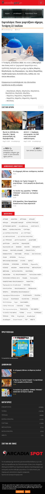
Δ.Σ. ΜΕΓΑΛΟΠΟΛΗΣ (9, 236)
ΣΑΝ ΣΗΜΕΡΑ (24, 302)
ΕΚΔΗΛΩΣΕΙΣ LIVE (8, 247)
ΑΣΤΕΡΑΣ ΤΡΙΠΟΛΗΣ (32, 223)
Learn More (20, 491)
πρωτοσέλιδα (6, 358)
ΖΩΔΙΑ (5, 257)
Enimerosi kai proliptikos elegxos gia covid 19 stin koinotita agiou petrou (11, 153)
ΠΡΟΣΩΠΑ (35, 299)
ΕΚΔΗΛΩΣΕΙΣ (25, 243)
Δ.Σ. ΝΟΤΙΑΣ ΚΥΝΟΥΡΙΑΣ (25, 236)
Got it (27, 491)
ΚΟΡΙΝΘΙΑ (25, 264)
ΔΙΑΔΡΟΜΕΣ (32, 240)
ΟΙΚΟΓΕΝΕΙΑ (29, 271)
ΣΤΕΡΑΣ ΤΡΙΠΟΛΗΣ (8, 306)
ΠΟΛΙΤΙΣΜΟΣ (15, 299)
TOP (26, 320)
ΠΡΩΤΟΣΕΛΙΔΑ (7, 302)
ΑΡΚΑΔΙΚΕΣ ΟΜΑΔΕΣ (17, 223)
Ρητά (15, 302)
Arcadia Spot (31, 316)
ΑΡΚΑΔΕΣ (32, 219)
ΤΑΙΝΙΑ (28, 306)
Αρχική (7, 13)
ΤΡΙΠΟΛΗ (5, 316)
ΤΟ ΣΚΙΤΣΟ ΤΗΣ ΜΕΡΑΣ (10, 313)
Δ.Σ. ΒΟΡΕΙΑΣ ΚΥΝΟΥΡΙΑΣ (10, 233)
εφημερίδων (15, 358)
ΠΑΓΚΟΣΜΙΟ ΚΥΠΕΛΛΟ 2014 (11, 278)
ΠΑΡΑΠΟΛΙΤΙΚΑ (7, 288)
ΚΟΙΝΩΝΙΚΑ (15, 264)
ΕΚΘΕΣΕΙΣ (19, 247)
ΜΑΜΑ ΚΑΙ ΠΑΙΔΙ (24, 268)
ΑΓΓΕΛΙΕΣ (5, 219)
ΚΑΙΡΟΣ (30, 261)
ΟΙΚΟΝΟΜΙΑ (6, 275)
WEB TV (32, 320)
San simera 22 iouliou (34, 150)
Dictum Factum (17, 320)
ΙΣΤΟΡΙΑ (22, 261)
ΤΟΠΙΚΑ (21, 313)
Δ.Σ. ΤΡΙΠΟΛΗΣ (7, 240)
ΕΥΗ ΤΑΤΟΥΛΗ (36, 254)
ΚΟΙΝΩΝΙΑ (6, 264)
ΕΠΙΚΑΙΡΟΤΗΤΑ (30, 250)
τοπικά (29, 313)
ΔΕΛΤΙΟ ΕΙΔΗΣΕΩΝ (20, 240)
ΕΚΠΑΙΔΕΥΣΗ (36, 247)
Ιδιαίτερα (22, 257)
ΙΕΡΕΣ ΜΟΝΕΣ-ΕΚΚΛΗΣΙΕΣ (10, 261)
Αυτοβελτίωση (23, 226)
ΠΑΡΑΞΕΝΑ (27, 285)
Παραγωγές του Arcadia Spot (12, 285)
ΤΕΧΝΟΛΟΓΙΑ (24, 309)
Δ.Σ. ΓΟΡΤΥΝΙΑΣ (26, 233)
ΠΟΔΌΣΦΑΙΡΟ (27, 295)
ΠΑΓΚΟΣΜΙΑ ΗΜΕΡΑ (35, 275)
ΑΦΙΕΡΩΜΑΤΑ (35, 226)
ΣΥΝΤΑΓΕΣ (20, 306)
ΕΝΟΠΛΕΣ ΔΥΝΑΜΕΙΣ (16, 250)
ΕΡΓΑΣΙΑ (26, 254)
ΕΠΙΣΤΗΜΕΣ (18, 254)
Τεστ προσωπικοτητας (10, 309)
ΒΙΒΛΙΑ (5, 230)
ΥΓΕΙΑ (12, 316)
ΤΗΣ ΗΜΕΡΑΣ (35, 309)
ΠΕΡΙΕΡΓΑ (5, 292)
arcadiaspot (17, 13)
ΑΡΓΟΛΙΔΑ (23, 219)
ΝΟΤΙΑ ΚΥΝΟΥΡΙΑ (17, 271)
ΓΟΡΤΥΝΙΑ (26, 230)
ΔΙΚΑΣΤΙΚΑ (15, 243)
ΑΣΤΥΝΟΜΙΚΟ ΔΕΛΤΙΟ (9, 226)
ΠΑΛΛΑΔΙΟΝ (34, 278)
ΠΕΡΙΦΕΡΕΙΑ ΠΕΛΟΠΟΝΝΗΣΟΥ (20, 292)
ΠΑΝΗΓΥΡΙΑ (29, 281)
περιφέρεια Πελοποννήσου (11, 295)
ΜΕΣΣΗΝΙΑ (6, 271)
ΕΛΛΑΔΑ (5, 250)
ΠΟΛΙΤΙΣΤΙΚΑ (25, 299)
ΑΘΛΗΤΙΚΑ (14, 219)
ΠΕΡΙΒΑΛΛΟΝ (32, 288)
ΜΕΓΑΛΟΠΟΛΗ (36, 268)
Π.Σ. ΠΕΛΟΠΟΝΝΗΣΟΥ (20, 275)
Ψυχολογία (20, 316)
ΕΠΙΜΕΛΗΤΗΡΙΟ (7, 254)
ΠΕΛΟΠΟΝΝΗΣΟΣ (20, 288)
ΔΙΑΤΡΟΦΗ (6, 243)
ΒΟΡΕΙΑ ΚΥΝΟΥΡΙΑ (15, 230)
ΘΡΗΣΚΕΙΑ (13, 257)
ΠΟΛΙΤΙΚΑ (37, 295)
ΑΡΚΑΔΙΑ (5, 223)
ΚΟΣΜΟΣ (5, 268)
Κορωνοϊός (34, 264)
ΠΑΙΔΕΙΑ (24, 278)
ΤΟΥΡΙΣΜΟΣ (38, 313)
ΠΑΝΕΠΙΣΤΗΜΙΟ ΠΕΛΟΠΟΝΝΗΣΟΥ (13, 281)
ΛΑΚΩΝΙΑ (14, 268)
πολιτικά (5, 299)
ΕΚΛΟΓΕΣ (27, 247)
